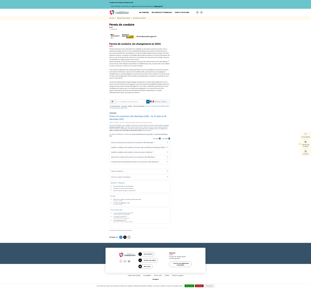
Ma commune (144, 12)
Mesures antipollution (139, 106)
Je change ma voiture (119, 216)
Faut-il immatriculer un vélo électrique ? (123, 186)
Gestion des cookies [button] (134, 275)
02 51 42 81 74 (148, 254)
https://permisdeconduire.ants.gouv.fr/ (152, 53)
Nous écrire (147, 266)
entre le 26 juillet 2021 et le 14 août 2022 (142, 134)
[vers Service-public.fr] (159, 102)
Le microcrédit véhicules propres (122, 213)
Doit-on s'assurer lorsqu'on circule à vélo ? (124, 190)
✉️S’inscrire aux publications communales (180, 264)
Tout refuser (199, 286)
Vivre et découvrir (182, 12)
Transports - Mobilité (126, 106)
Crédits (167, 275)
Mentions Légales (177, 275)
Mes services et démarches (162, 12)
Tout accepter (189, 286)
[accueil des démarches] (112, 101)
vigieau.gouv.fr (158, 6)
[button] (139, 142)
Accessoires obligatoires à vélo (121, 203)
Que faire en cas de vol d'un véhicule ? (123, 188)
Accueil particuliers (115, 106)
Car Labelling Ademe (119, 220)
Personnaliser (209, 286)
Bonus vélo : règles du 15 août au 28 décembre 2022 (127, 199)
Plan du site (158, 275)
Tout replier (156, 138)
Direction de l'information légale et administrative (121, 230)
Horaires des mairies (150, 260)
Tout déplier (165, 138)
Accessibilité (147, 275)
